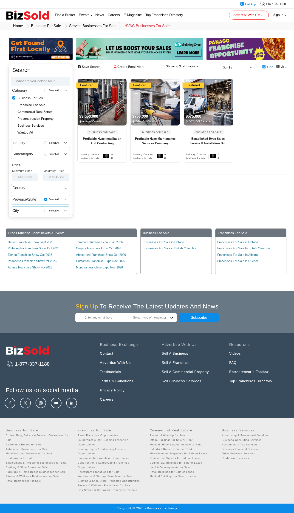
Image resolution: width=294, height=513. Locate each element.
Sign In (278, 15)
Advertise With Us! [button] (247, 15)
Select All (54, 90)
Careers (114, 15)
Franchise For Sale (31, 105)
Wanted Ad (25, 132)
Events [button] (84, 15)
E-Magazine (133, 15)
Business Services (30, 125)
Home (18, 26)
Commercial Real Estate (35, 112)
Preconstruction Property (35, 118)
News (99, 15)
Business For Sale (30, 98)
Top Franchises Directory (164, 15)
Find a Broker (65, 15)
